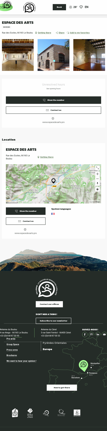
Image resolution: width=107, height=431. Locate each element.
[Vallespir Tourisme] (46, 288)
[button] (87, 7)
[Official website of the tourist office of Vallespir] (29, 7)
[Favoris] (81, 7)
